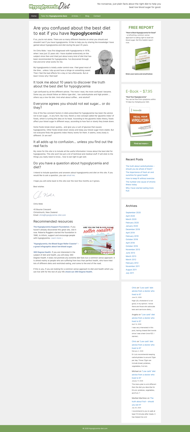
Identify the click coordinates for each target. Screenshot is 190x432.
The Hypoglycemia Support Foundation (51, 227)
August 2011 (131, 270)
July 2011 (130, 273)
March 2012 (131, 259)
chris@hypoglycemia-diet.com (52, 215)
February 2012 (132, 263)
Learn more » (57, 238)
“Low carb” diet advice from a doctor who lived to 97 (143, 291)
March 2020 (131, 219)
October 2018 (132, 239)
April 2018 (130, 243)
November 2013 (133, 249)
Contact (97, 16)
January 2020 (132, 226)
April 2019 (130, 233)
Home (34, 16)
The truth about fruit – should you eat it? (143, 401)
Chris (134, 288)
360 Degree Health (42, 252)
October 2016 (132, 246)
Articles (75, 16)
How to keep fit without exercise (140, 178)
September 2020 (133, 212)
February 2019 (132, 236)
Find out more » (141, 143)
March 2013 (131, 256)
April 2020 (130, 216)
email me (71, 175)
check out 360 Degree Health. (79, 272)
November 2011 (133, 266)
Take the (54, 16)
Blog (87, 16)
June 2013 (130, 253)
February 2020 (132, 223)
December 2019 (133, 229)
